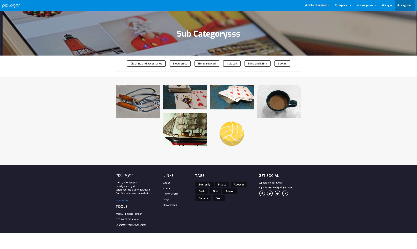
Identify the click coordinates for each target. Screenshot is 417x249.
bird (215, 191)
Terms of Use (170, 193)
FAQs (166, 199)
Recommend (170, 204)
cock (202, 191)
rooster (239, 184)
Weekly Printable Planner (129, 213)
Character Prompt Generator (131, 224)
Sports (282, 63)
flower (229, 191)
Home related (207, 63)
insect (222, 184)
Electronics (180, 63)
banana (203, 198)
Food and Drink (257, 63)
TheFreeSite (122, 200)
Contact (167, 188)
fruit (219, 198)
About (166, 182)
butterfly (204, 184)
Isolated (232, 63)
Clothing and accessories (146, 63)
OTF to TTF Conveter (127, 219)
